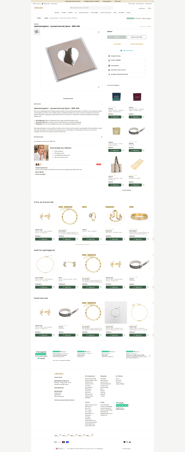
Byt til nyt (87, 408)
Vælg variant (91, 239)
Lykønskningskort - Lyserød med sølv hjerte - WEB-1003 (63, 18)
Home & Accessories (105, 12)
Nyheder (57, 12)
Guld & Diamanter (84, 12)
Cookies (103, 396)
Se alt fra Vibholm (126, 190)
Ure (76, 12)
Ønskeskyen (88, 389)
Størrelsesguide (105, 405)
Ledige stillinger (120, 384)
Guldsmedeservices (90, 420)
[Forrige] (43, 60)
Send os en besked (40, 174)
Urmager (87, 417)
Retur (102, 389)
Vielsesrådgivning (90, 424)
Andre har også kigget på (137, 44)
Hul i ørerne (38, 3)
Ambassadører (89, 396)
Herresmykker (94, 12)
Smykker (64, 12)
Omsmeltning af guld (91, 422)
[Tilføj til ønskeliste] (98, 32)
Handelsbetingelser (106, 384)
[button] (126, 60)
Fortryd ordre (104, 385)
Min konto (149, 3)
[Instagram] (127, 442)
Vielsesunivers (89, 382)
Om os (117, 378)
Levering (103, 392)
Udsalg (128, 12)
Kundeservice (141, 3)
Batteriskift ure (104, 412)
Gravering (88, 415)
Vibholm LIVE (47, 3)
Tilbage (39, 18)
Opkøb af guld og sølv (91, 405)
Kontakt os (119, 382)
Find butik (132, 3)
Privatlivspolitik (105, 387)
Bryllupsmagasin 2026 (91, 380)
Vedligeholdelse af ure (106, 413)
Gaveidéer (121, 12)
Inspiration (88, 391)
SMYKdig (87, 397)
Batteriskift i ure (89, 413)
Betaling (103, 394)
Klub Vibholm (54, 3)
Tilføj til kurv (116, 117)
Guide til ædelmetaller (107, 410)
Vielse (115, 12)
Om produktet (117, 44)
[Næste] (100, 60)
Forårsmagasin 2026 (90, 378)
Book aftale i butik (90, 425)
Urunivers (87, 385)
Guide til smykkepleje (106, 406)
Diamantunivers (89, 384)
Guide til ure (104, 415)
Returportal (88, 406)
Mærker (70, 12)
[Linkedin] (130, 442)
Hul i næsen (88, 412)
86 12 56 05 (39, 172)
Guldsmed (88, 418)
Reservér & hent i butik (136, 37)
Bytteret (103, 391)
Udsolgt (117, 37)
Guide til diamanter (106, 408)
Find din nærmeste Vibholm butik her (64, 400)
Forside (46, 18)
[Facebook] (124, 442)
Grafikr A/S (100, 448)
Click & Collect (104, 382)
